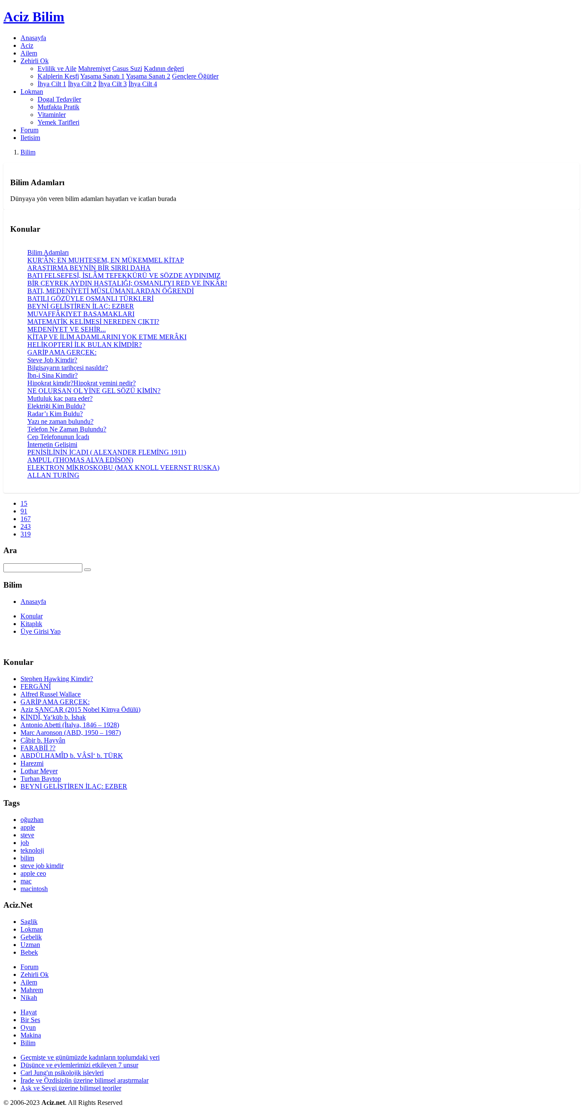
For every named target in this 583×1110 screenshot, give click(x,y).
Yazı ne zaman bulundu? (60, 421)
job (24, 842)
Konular (31, 616)
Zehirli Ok (34, 974)
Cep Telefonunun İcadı (58, 436)
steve (27, 835)
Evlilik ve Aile (57, 68)
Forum (29, 130)
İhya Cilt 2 (82, 83)
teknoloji (32, 850)
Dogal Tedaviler (59, 99)
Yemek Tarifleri (58, 122)
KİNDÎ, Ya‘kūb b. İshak (53, 717)
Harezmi (32, 763)
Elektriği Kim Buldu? (56, 406)
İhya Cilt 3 (112, 83)
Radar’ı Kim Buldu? (55, 413)
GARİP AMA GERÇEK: (61, 352)
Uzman (30, 944)
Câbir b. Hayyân (42, 740)
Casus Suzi (127, 68)
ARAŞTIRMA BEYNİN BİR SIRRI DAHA (89, 267)
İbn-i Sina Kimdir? (52, 375)
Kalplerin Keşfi (58, 76)
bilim (27, 858)
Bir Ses (30, 1019)
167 (25, 518)
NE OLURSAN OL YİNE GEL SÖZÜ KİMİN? (93, 390)
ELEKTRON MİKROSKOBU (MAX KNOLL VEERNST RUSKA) (123, 467)
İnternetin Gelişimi (52, 444)
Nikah (28, 997)
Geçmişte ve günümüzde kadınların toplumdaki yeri (90, 1057)
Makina (30, 1035)
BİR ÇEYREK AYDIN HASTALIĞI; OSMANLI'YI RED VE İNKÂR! (127, 283)
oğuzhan (32, 819)
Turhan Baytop (40, 778)
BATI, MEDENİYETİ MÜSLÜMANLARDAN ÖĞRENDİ (110, 290)
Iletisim (30, 137)
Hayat (28, 1012)
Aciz (26, 45)
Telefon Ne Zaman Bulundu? (66, 429)
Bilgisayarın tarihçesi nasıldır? (67, 367)
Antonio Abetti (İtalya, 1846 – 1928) (69, 724)
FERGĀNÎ (35, 686)
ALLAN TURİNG (53, 475)
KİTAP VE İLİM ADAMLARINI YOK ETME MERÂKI (107, 337)
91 (23, 511)
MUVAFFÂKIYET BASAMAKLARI (80, 314)
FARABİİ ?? (37, 748)
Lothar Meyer (39, 771)
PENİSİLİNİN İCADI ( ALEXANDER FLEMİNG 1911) (106, 452)
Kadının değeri (164, 68)
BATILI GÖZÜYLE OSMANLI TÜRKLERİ (90, 298)
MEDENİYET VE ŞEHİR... (66, 329)
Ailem (28, 53)
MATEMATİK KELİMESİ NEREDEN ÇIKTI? (93, 321)
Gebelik (31, 937)
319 (25, 534)
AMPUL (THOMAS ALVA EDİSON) (80, 459)
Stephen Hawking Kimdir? (56, 678)
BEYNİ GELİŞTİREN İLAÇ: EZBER (80, 306)
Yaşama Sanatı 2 (148, 76)
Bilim (27, 152)
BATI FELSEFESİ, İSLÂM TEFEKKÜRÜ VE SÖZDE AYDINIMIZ (124, 275)
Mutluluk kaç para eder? (60, 398)
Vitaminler (52, 114)
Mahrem (31, 989)
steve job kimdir (42, 865)
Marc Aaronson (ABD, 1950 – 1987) (70, 732)
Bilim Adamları (48, 252)
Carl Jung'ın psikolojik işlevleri (62, 1072)
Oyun (28, 1027)
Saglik (29, 921)
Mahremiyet (94, 68)
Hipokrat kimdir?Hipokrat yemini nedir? (81, 383)
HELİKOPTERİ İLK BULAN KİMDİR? (84, 344)
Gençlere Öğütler (195, 76)
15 (23, 503)
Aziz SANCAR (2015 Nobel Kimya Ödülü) (80, 709)
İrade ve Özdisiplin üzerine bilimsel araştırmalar (84, 1080)
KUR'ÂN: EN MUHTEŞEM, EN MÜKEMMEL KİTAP (105, 260)
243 (25, 526)
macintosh (34, 888)
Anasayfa (33, 37)
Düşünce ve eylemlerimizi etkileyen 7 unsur (79, 1065)
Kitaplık (31, 623)
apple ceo (33, 873)
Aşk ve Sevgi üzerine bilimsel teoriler (70, 1088)
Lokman (31, 929)
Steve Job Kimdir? (52, 360)
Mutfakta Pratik (58, 107)
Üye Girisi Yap (40, 631)
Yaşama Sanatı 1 (102, 76)
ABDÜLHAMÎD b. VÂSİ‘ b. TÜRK (71, 755)
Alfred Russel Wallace (50, 694)
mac (26, 881)
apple (27, 827)
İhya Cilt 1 (52, 83)
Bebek (29, 952)
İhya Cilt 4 (142, 83)
